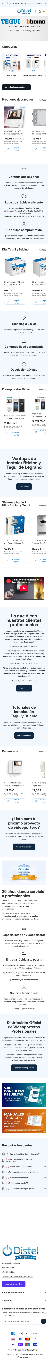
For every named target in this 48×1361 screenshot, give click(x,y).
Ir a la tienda (24, 487)
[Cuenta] (35, 11)
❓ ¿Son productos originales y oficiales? (22, 1172)
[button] (45, 11)
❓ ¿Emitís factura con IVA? (17, 1183)
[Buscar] (6, 11)
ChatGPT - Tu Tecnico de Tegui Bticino (17, 1276)
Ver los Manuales (24, 735)
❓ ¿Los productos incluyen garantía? (21, 1188)
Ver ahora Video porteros (24, 1068)
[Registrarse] (43, 1321)
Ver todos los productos (15, 87)
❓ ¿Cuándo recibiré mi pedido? (19, 1166)
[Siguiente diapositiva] (45, 3)
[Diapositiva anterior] (2, 3)
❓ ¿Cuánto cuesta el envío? (17, 1177)
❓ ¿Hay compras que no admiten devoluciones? (19, 1160)
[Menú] (3, 11)
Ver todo (42, 100)
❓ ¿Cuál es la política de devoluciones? (22, 1154)
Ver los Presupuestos (24, 847)
